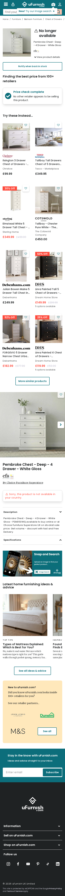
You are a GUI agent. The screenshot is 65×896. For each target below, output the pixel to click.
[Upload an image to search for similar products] (53, 4)
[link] (16, 137)
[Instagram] (8, 864)
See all (47, 731)
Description (10, 512)
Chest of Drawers (53, 19)
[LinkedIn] (57, 864)
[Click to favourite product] (26, 125)
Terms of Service (15, 891)
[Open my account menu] (59, 4)
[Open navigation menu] (6, 4)
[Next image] (61, 425)
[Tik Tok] (47, 864)
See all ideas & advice (32, 671)
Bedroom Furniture (33, 19)
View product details (48, 57)
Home (5, 19)
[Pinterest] (38, 864)
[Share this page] (13, 4)
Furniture (16, 19)
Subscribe (52, 772)
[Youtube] (28, 864)
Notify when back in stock (32, 66)
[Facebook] (18, 864)
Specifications (12, 540)
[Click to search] (58, 12)
